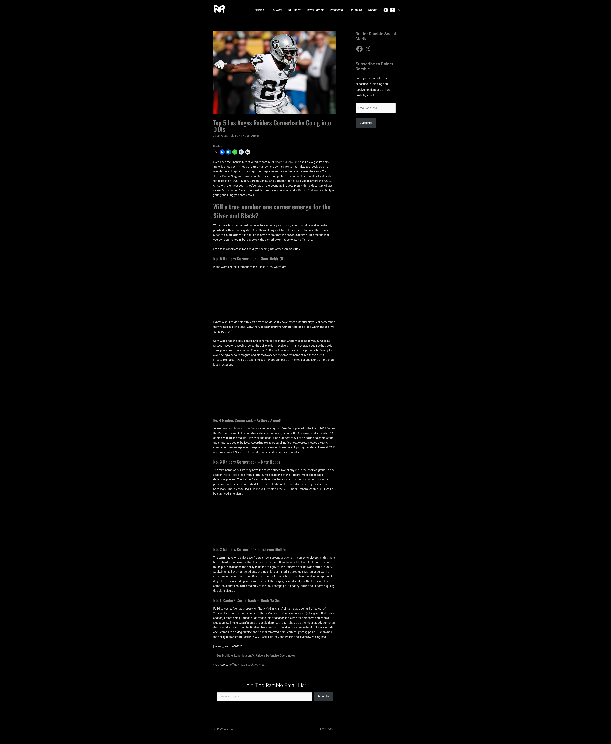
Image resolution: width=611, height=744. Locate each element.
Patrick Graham (308, 190)
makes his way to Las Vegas (241, 428)
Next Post (328, 728)
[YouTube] (385, 10)
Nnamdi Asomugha (287, 162)
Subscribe (323, 696)
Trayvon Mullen (295, 562)
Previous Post (224, 728)
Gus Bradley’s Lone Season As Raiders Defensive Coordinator (255, 655)
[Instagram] (392, 10)
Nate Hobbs (231, 474)
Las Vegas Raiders (226, 135)
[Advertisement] (274, 296)
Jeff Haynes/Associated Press (247, 664)
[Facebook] (359, 49)
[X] (368, 49)
